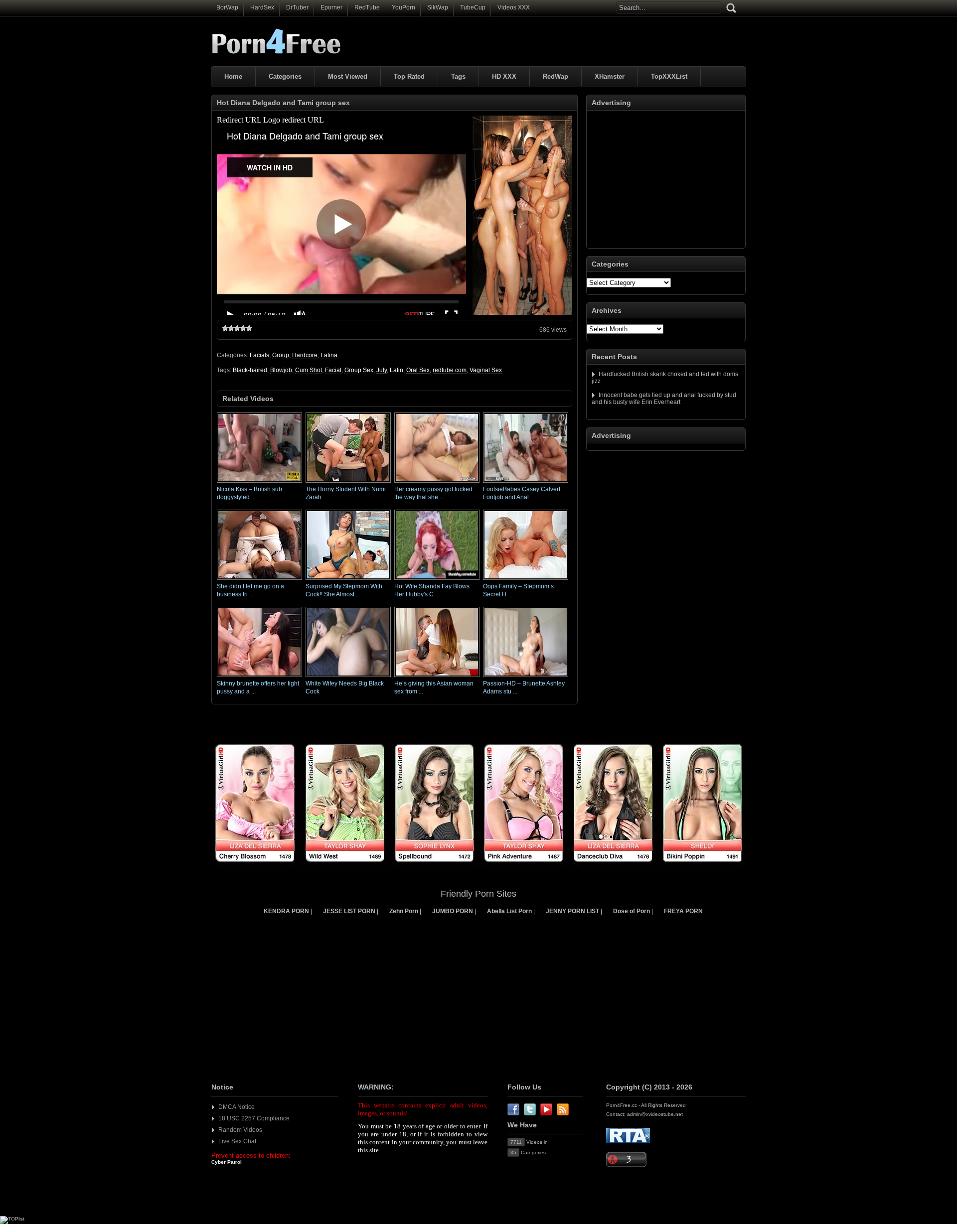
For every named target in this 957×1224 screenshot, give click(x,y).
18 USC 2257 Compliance (254, 1118)
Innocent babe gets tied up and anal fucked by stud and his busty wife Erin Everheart (664, 399)
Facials (259, 355)
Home (233, 76)
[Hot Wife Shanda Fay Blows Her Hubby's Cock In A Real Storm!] (436, 580)
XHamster (610, 76)
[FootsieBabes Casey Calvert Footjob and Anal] (525, 483)
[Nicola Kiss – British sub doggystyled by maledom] (259, 483)
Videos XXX (513, 7)
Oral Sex (418, 370)
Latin (396, 370)
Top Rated (409, 76)
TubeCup (472, 7)
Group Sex (358, 370)
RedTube (367, 7)
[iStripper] (478, 867)
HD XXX (504, 76)
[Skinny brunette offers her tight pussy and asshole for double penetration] (259, 677)
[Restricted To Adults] (628, 1141)
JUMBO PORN (452, 911)
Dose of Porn (631, 911)
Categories (285, 76)
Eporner (331, 7)
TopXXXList (669, 76)
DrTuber (297, 7)
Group (280, 355)
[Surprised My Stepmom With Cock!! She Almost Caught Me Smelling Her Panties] (348, 580)
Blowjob (281, 370)
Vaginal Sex (486, 370)
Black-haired (250, 370)
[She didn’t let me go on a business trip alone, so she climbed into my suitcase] (259, 580)
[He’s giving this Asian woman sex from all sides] (436, 677)
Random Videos (240, 1129)
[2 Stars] (231, 328)
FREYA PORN (683, 911)
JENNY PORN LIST (572, 911)
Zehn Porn (403, 911)
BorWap (227, 7)
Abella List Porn (509, 911)
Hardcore (305, 355)
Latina (328, 355)
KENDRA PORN (286, 911)
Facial (333, 370)
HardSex (262, 7)
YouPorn (403, 7)
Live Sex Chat (237, 1141)
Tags (458, 76)
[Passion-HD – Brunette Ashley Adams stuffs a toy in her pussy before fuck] (525, 677)
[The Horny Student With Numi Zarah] (348, 483)
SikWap (437, 7)
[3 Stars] (237, 328)
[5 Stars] (249, 328)
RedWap (555, 76)
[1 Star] (225, 328)
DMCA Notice (236, 1106)
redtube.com (450, 370)
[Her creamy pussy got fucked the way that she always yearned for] (436, 483)
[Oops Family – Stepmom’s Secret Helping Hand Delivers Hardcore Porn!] (525, 580)
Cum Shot (308, 370)
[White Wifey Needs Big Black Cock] (348, 677)
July (381, 370)
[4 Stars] (243, 328)
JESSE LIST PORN (349, 911)
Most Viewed (347, 76)
